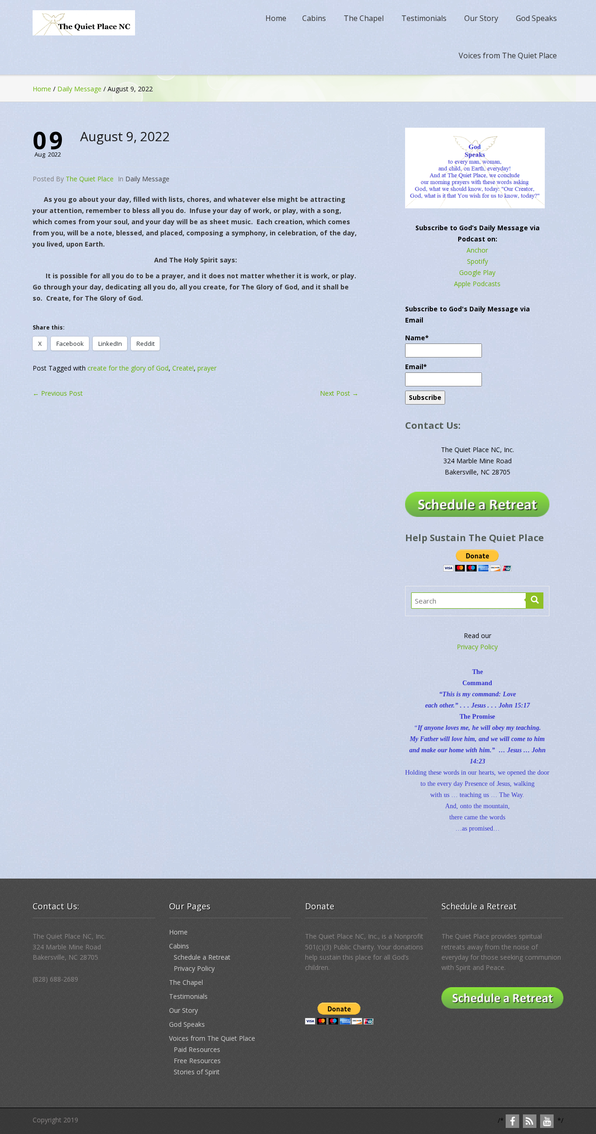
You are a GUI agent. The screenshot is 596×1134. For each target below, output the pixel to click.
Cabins (314, 18)
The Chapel (364, 18)
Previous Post (58, 393)
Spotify (477, 261)
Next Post (339, 393)
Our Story (481, 18)
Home (275, 18)
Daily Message (79, 88)
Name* (417, 337)
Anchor (477, 250)
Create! (183, 368)
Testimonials (424, 18)
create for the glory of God (128, 368)
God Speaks (536, 18)
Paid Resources (197, 1049)
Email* (416, 366)
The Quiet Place (90, 178)
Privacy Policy (477, 646)
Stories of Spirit (197, 1071)
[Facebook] (512, 1121)
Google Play (477, 272)
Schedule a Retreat (202, 957)
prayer (207, 368)
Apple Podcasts (477, 283)
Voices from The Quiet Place (508, 55)
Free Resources (197, 1060)
